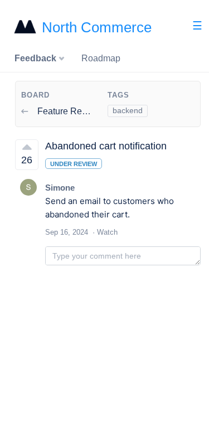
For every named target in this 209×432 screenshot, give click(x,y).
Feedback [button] (36, 58)
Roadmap (100, 58)
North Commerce (97, 27)
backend (128, 110)
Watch (107, 232)
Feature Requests (71, 111)
